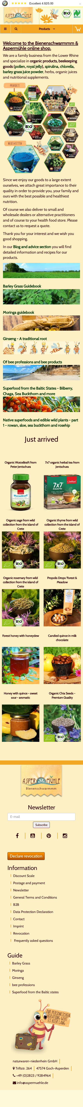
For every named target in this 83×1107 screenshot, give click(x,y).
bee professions (23, 985)
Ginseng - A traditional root (25, 338)
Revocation (21, 933)
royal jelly (34, 66)
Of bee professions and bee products (32, 362)
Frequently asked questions (33, 941)
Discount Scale (23, 876)
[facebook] (18, 836)
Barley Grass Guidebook (22, 286)
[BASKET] (77, 29)
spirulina (51, 66)
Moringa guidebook (18, 312)
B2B (16, 905)
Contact (18, 919)
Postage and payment (29, 883)
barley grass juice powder (23, 71)
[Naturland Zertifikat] (77, 14)
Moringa (18, 970)
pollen (20, 66)
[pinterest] (50, 836)
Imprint (18, 926)
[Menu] (5, 29)
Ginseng (18, 978)
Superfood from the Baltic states (35, 992)
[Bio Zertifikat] (67, 14)
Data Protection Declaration (33, 912)
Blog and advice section (32, 246)
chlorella (67, 66)
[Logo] (18, 15)
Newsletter (21, 890)
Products (44, 29)
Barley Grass (21, 963)
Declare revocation (26, 856)
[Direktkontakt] (41, 1026)
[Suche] (16, 29)
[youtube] (33, 836)
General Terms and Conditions (35, 897)
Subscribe (41, 825)
